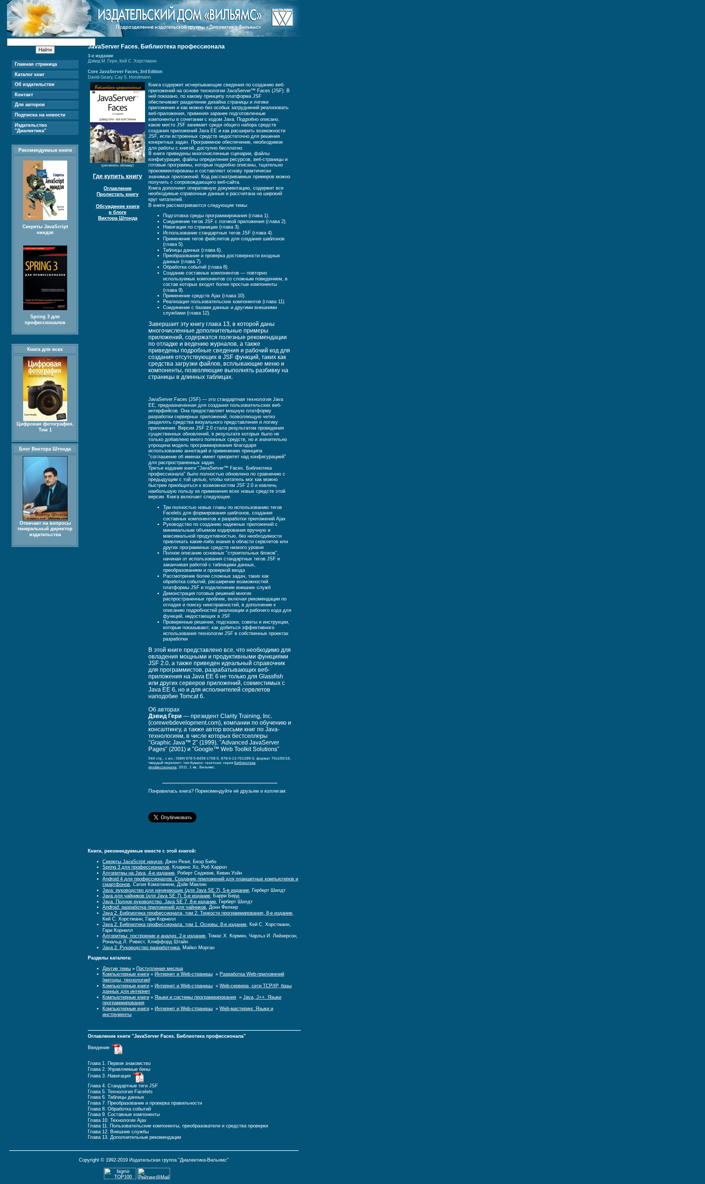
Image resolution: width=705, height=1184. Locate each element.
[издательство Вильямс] (154, 35)
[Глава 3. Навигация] (138, 1076)
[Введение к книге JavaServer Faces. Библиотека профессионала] (117, 1047)
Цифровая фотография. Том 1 (45, 427)
